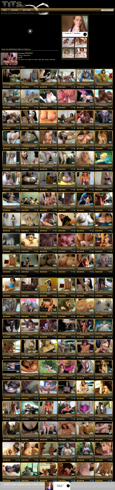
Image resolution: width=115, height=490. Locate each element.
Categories (14, 10)
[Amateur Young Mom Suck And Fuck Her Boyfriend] (48, 299)
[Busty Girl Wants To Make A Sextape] (48, 381)
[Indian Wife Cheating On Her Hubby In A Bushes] (104, 319)
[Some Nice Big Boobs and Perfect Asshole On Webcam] (85, 213)
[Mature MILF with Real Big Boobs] (104, 340)
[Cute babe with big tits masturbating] (11, 278)
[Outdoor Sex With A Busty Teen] (85, 192)
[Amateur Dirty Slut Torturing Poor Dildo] (30, 213)
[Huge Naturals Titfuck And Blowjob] (67, 172)
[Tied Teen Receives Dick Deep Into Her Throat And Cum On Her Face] (104, 110)
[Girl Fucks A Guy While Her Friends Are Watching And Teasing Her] (104, 151)
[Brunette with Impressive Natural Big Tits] (67, 131)
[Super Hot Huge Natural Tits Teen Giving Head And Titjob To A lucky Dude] (48, 233)
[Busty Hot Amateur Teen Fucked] (11, 131)
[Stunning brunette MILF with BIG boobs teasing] (104, 131)
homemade (52, 59)
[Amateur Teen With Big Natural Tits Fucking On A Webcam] (104, 254)
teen (26, 59)
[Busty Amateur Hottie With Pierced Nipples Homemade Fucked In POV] (30, 172)
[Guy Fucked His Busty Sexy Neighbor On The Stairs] (11, 422)
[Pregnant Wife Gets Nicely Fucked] (67, 151)
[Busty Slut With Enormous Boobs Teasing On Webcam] (104, 213)
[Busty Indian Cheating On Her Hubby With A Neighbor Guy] (30, 340)
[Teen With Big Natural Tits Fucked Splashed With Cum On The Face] (85, 340)
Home (4, 10)
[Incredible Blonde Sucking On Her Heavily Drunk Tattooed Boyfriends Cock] (48, 319)
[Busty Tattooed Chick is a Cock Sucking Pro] (104, 233)
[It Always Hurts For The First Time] (11, 442)
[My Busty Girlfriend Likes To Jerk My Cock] (30, 381)
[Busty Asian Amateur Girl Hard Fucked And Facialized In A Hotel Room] (67, 299)
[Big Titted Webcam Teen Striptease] (67, 254)
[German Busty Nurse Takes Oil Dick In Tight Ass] (30, 319)
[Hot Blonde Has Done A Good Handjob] (48, 463)
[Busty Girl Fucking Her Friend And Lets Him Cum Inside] (67, 192)
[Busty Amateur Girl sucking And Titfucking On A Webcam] (30, 131)
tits (33, 59)
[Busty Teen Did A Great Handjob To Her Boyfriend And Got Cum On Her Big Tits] (11, 299)
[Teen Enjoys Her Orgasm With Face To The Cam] (11, 233)
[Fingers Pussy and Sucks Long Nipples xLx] (48, 340)
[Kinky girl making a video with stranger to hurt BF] (30, 151)
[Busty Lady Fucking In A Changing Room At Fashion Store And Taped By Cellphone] (67, 360)
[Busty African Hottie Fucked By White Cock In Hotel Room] (11, 463)
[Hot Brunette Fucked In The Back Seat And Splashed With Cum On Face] (85, 90)
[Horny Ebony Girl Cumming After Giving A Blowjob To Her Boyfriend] (11, 319)
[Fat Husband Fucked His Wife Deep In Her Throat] (11, 69)
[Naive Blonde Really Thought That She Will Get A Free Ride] (67, 319)
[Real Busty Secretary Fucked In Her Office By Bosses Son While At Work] (85, 69)
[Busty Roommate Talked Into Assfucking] (48, 442)
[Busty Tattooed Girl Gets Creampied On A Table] (11, 340)
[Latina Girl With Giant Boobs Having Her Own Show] (85, 131)
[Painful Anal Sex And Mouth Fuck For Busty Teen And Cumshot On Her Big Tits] (85, 463)
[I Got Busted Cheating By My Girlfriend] (104, 463)
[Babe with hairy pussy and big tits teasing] (85, 172)
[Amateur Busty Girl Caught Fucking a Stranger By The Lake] (48, 360)
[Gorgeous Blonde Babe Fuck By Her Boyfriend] (48, 422)
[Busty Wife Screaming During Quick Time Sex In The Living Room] (67, 69)
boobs (36, 59)
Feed (37, 10)
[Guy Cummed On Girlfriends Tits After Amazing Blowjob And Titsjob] (48, 192)
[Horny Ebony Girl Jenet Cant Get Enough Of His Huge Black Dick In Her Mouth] (48, 69)
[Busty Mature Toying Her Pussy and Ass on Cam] (67, 381)
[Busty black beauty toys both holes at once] (30, 299)
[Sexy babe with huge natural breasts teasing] (48, 278)
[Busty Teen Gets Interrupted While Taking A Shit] (104, 299)
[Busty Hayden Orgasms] (11, 151)
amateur (47, 59)
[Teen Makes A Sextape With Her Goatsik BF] (67, 340)
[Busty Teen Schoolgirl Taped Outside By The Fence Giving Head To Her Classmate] (11, 360)
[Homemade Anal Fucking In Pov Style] (48, 131)
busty (22, 59)
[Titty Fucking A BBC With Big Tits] (48, 254)
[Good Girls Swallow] (85, 151)
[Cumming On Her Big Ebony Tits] (104, 278)
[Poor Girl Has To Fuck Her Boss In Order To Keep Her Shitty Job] (48, 172)
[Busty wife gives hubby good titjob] (48, 110)
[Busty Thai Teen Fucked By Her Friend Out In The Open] (11, 90)
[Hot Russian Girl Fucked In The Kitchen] (104, 192)
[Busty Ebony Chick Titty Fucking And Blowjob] (30, 233)
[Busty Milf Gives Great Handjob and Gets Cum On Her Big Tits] (67, 233)
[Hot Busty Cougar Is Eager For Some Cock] (104, 360)
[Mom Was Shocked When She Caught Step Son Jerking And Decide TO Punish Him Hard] (104, 172)
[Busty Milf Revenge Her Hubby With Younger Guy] (85, 360)
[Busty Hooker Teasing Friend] (30, 463)
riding (39, 59)
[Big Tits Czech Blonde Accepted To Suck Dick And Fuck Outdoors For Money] (67, 401)
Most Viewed (27, 10)
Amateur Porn (26, 55)
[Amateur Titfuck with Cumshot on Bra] (30, 422)
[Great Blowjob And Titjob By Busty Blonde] (85, 110)
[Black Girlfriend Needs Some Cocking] (104, 422)
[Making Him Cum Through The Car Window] (48, 213)
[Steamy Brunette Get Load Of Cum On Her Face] (30, 110)
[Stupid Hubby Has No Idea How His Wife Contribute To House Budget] (104, 401)
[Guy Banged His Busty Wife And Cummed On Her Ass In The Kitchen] (85, 254)
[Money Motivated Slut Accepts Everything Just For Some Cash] (85, 442)
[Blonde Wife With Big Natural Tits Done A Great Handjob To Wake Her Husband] (11, 172)
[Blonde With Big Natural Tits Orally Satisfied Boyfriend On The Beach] (104, 90)
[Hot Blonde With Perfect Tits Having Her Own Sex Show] (30, 90)
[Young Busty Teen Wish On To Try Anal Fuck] (30, 442)
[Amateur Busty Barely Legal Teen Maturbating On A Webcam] (104, 69)
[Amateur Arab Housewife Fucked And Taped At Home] (30, 401)
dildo (43, 59)
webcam (30, 59)
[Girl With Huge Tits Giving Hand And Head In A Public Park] (48, 90)
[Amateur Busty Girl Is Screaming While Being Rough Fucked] (11, 110)
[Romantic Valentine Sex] (11, 381)
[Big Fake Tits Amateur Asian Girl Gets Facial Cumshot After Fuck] (30, 360)
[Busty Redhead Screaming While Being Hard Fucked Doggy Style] (67, 422)
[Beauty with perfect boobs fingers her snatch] (85, 381)
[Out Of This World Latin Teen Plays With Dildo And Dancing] (85, 422)
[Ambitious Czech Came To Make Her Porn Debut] (11, 213)
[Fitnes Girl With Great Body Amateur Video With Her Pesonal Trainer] (85, 319)
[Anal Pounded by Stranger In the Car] (104, 381)
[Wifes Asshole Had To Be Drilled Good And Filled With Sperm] (48, 151)
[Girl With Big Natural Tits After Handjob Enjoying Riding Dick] (85, 401)
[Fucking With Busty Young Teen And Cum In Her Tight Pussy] (30, 69)
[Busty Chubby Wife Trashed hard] (30, 278)
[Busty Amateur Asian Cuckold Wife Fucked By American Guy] (67, 442)
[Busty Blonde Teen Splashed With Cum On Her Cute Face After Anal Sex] (85, 299)
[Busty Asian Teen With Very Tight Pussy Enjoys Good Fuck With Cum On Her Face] (67, 90)
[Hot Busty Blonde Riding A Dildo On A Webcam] (11, 254)
